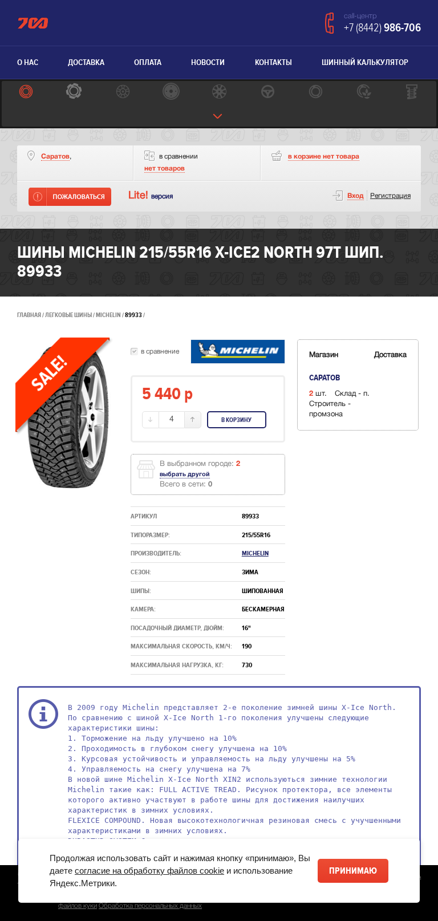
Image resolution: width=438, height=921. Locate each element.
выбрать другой (185, 474)
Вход (355, 196)
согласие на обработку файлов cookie (149, 870)
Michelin (109, 315)
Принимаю (353, 871)
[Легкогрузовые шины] (74, 92)
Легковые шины (68, 315)
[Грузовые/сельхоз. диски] (171, 92)
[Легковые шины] (26, 92)
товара (323, 156)
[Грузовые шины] (315, 92)
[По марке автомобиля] (267, 92)
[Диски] (122, 92)
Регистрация (390, 196)
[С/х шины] (364, 92)
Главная (29, 315)
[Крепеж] (412, 92)
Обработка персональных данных (150, 906)
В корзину (236, 420)
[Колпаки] (219, 92)
